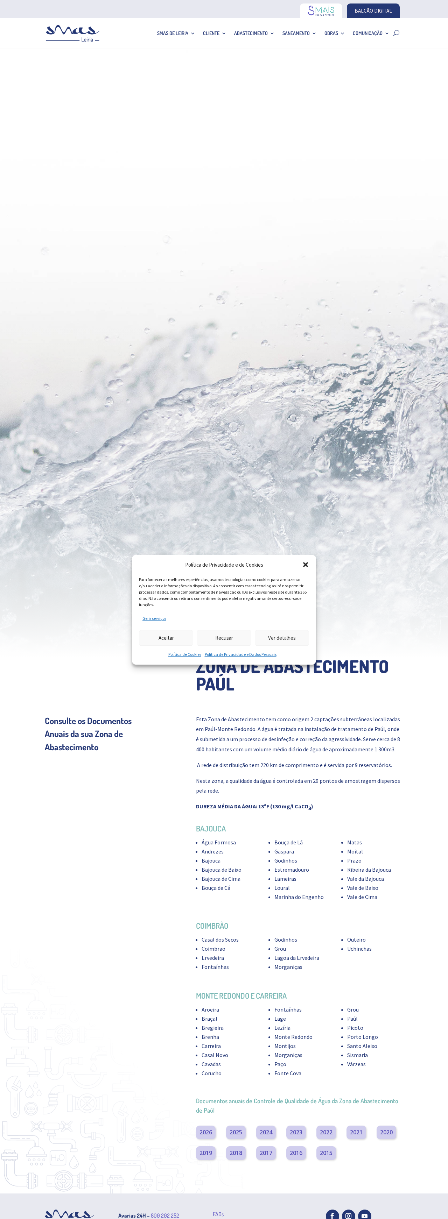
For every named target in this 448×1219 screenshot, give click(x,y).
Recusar (224, 638)
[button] (305, 564)
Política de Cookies (184, 654)
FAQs (218, 1214)
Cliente (211, 33)
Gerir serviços (154, 618)
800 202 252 (165, 1215)
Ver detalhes (282, 638)
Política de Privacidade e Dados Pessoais (240, 654)
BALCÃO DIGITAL (373, 10)
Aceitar (166, 638)
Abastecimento (251, 33)
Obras (331, 33)
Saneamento (296, 33)
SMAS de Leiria (172, 33)
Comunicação (368, 33)
